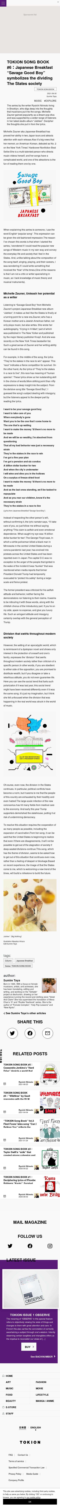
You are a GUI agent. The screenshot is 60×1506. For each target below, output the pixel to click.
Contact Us (23, 1454)
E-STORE (11, 1407)
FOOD (9, 1394)
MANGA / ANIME (45, 1401)
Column (8, 960)
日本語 (22, 1427)
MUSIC (38, 100)
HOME (9, 1376)
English (35, 1427)
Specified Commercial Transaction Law (26, 1467)
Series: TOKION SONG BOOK (18, 966)
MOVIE (39, 1388)
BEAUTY (11, 1401)
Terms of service (16, 1461)
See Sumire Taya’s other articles (26, 1013)
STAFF (9, 1413)
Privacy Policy (15, 1473)
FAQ (11, 1454)
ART (8, 1382)
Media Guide (32, 1473)
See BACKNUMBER (42, 1356)
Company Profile (16, 1480)
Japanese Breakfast (24, 960)
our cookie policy (33, 1497)
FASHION (41, 1382)
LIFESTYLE (42, 1394)
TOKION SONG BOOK (45, 89)
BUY (27, 1347)
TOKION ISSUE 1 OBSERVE (30, 1315)
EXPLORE (51, 100)
